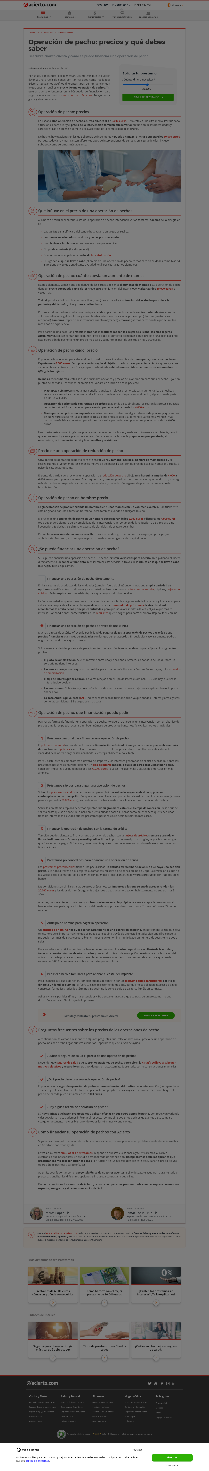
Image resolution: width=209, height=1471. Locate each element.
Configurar (172, 1465)
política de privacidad (37, 1460)
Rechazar (137, 1449)
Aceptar (172, 1457)
